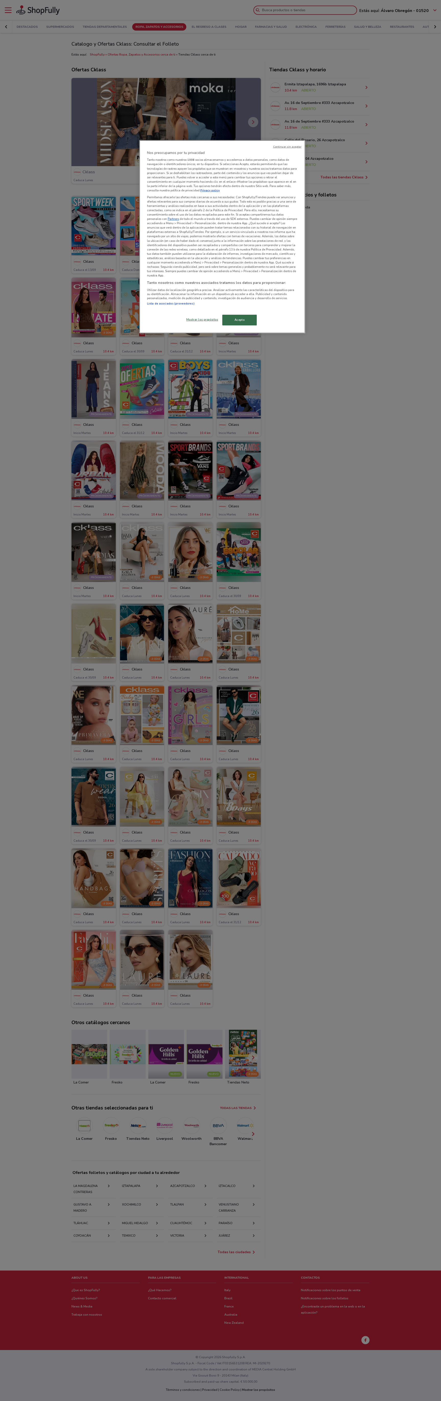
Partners (173, 219)
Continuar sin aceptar (287, 147)
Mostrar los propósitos (202, 320)
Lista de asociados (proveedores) (170, 303)
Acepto (239, 320)
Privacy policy (210, 190)
